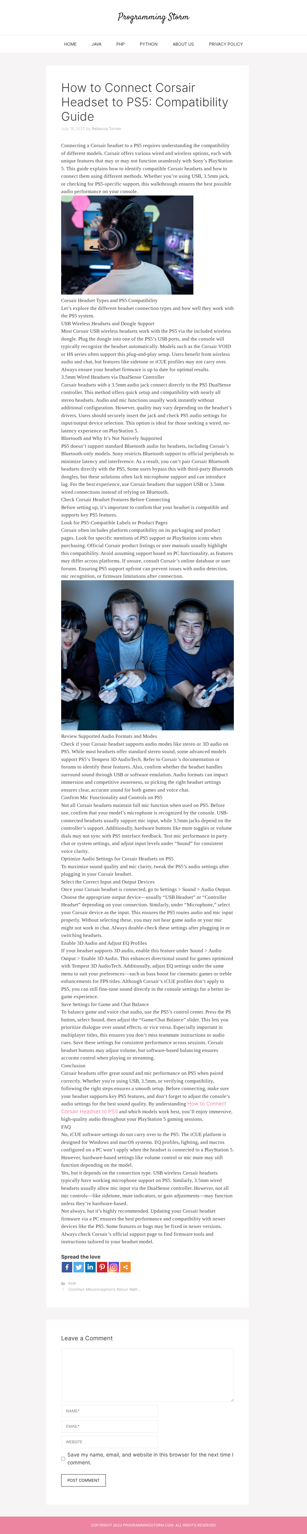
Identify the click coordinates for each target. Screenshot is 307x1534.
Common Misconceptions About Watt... (104, 1289)
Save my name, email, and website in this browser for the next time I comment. (150, 1459)
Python (149, 44)
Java (96, 44)
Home (70, 44)
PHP (120, 44)
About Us (183, 44)
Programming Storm (153, 17)
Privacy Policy (226, 44)
